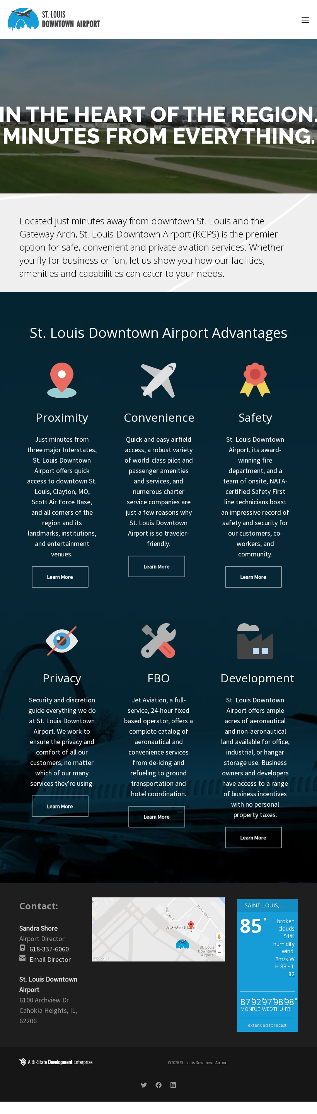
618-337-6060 (49, 948)
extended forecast (267, 1025)
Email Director (50, 959)
